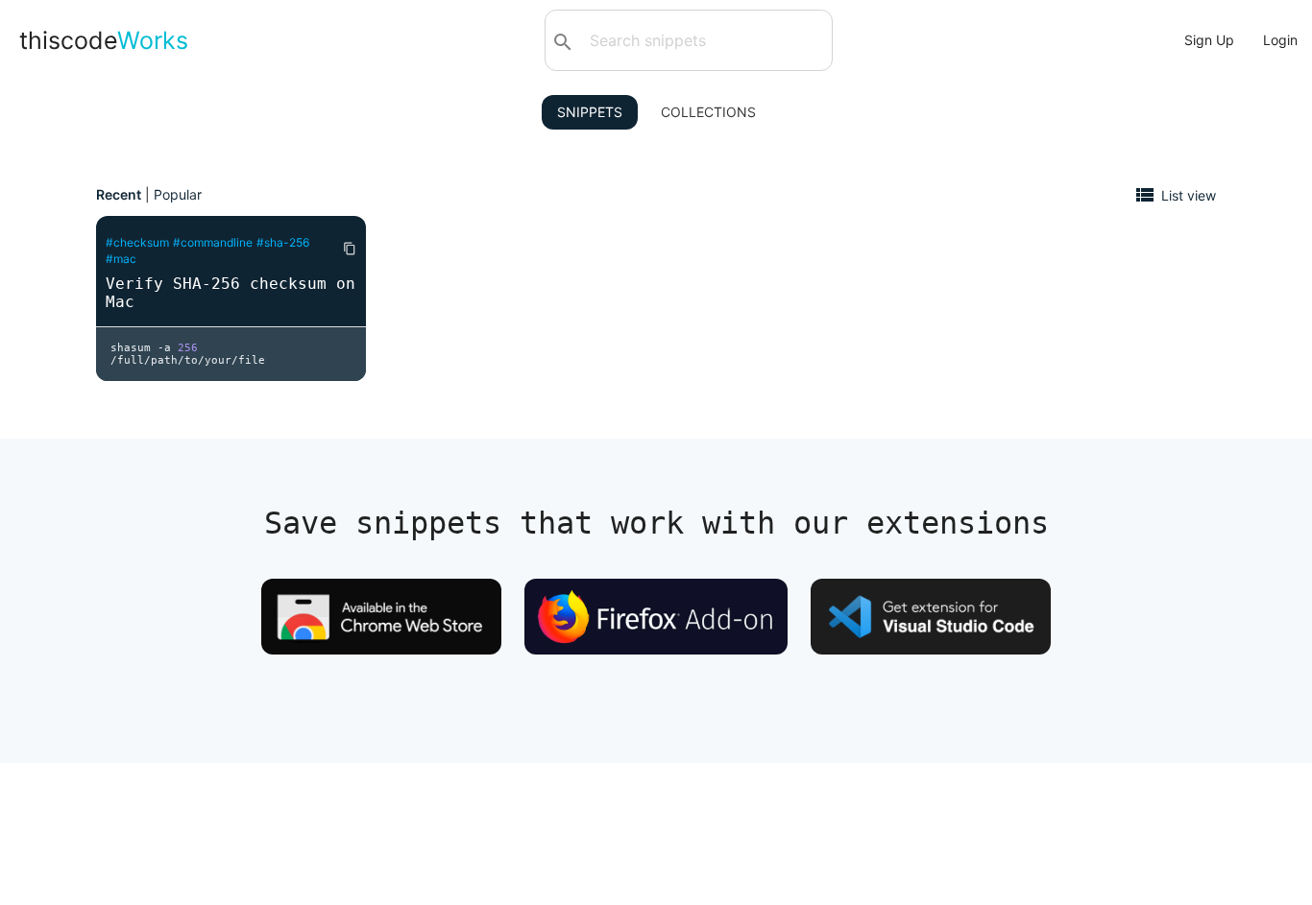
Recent (118, 194)
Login (1280, 40)
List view (1188, 194)
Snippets (589, 112)
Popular (178, 194)
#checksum (137, 242)
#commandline (213, 242)
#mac (121, 258)
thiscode (103, 40)
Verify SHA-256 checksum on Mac (230, 292)
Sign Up (1209, 40)
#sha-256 (282, 242)
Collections (708, 112)
